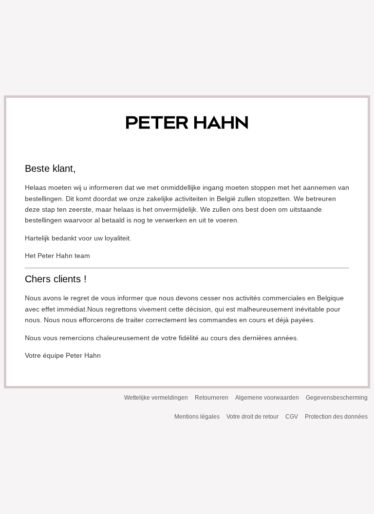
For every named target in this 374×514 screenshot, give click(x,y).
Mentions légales (197, 416)
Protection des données (336, 416)
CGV (291, 416)
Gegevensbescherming (337, 397)
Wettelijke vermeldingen (156, 397)
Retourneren (211, 397)
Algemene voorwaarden (267, 397)
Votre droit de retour (252, 416)
